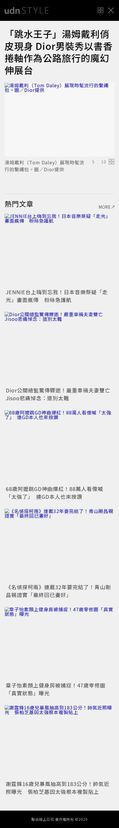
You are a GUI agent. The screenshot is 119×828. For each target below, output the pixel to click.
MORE (105, 207)
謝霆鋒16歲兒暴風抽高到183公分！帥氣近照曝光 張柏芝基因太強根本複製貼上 (57, 787)
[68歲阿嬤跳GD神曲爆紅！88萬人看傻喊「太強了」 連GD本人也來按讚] (59, 446)
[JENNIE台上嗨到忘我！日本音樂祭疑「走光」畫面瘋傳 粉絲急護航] (59, 250)
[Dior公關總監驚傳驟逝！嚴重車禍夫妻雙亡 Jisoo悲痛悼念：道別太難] (59, 348)
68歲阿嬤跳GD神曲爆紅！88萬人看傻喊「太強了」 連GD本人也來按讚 (54, 492)
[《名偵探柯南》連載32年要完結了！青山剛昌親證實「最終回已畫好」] (59, 545)
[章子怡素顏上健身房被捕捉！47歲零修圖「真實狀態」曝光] (59, 643)
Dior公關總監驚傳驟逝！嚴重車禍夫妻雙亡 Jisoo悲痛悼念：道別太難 (61, 394)
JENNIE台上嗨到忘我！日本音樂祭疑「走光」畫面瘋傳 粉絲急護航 (57, 295)
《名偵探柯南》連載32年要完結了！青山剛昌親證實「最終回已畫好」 (58, 590)
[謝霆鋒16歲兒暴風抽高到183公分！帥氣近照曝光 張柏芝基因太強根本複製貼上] (59, 741)
